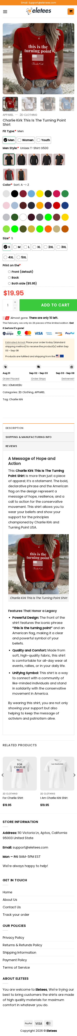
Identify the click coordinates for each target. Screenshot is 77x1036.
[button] (5, 11)
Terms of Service (16, 967)
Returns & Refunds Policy (22, 945)
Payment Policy (15, 960)
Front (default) (22, 272)
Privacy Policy (13, 937)
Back (15, 278)
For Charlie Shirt (13, 798)
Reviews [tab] (11, 446)
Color (7, 185)
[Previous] (8, 59)
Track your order (16, 914)
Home (7, 892)
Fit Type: (9, 131)
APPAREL (8, 115)
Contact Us (12, 907)
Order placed (11, 378)
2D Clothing (28, 115)
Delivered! (68, 378)
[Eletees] (38, 11)
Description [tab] (14, 428)
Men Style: (11, 148)
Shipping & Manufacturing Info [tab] (29, 437)
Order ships (38, 378)
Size (6, 238)
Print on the (12, 265)
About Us (10, 899)
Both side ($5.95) (24, 283)
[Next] (68, 59)
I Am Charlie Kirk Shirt (54, 798)
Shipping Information (19, 952)
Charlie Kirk (16, 399)
